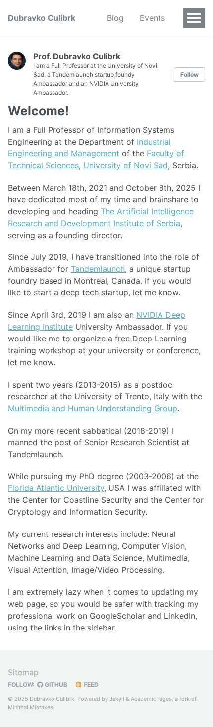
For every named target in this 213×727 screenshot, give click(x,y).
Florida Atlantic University (56, 488)
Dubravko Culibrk (41, 18)
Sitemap (23, 672)
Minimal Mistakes (30, 707)
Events (152, 18)
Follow (189, 74)
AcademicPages (151, 698)
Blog (115, 18)
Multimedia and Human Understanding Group (92, 408)
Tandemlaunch (98, 269)
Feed (90, 684)
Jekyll (116, 698)
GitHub (55, 684)
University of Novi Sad (125, 165)
